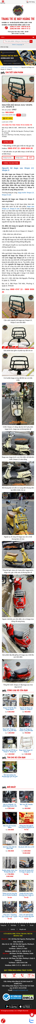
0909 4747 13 (13, 148)
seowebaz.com (12, 1011)
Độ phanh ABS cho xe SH (26, 847)
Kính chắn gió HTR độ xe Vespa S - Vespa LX (9, 751)
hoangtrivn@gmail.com (20, 990)
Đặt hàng (8, 118)
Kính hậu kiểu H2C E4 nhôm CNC (9, 847)
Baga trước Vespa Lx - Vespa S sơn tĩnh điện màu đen (10, 730)
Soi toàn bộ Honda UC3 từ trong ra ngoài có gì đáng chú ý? (26, 871)
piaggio (10, 67)
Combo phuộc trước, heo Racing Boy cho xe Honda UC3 (9, 871)
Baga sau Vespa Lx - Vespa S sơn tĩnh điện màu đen (26, 730)
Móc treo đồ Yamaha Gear (26, 805)
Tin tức (32, 925)
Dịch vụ (23, 925)
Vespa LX (17, 67)
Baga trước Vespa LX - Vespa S (26, 751)
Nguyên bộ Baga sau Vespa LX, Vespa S (26, 708)
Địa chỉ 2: (6, 953)
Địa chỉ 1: (5, 939)
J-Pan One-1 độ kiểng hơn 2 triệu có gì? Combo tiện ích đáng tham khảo (9, 916)
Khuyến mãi (22, 929)
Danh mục (2, 3)
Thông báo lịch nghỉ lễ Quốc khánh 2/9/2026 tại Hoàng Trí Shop (26, 827)
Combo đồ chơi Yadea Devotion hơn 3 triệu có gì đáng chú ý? (26, 895)
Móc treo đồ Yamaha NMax (9, 826)
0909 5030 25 (27, 148)
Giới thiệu (13, 925)
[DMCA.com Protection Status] (28, 997)
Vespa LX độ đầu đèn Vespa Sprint (9, 708)
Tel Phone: (12, 948)
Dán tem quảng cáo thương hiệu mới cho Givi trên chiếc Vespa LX (9, 776)
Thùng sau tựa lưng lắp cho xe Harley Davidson (9, 894)
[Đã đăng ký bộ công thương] (12, 997)
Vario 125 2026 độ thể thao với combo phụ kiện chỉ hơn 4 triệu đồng (26, 916)
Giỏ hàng (32, 2)
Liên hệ (13, 929)
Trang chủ (3, 67)
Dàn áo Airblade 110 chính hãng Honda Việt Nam (10, 806)
